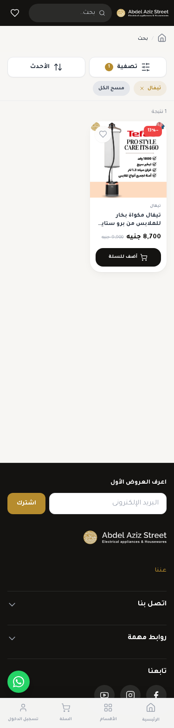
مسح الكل (111, 88)
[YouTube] (104, 695)
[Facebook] (156, 695)
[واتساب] (18, 682)
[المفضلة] (15, 13)
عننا (161, 570)
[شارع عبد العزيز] (142, 13)
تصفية (122, 67)
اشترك (26, 503)
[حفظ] (103, 134)
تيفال (154, 88)
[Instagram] (130, 695)
